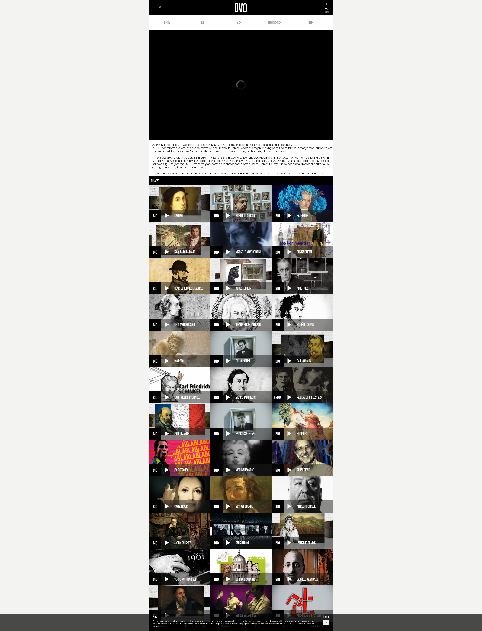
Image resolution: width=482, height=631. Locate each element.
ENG (326, 3)
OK (326, 623)
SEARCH (327, 12)
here (207, 623)
